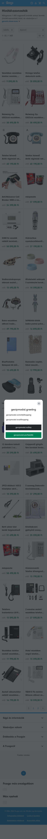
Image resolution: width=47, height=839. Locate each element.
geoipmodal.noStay (23, 427)
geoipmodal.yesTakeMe (23, 435)
